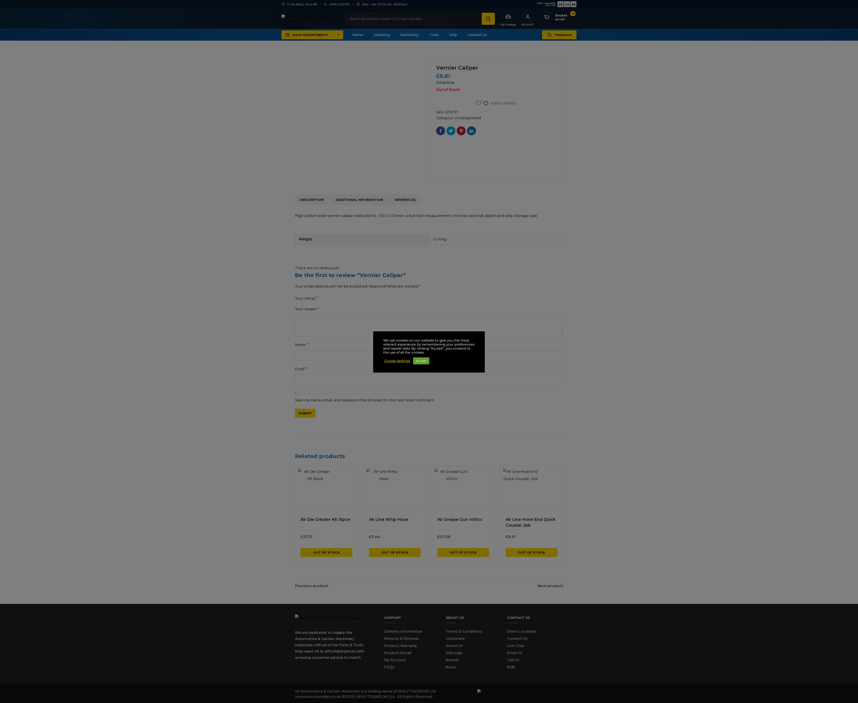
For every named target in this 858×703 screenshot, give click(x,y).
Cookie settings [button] (397, 361)
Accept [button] (421, 361)
